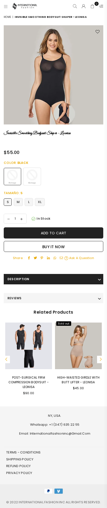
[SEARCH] (75, 6)
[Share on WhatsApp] (55, 258)
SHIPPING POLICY (19, 459)
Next (101, 359)
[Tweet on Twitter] (35, 258)
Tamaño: (13, 193)
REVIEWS (14, 298)
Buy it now (53, 246)
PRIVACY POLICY (19, 473)
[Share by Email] (61, 258)
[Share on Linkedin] (48, 258)
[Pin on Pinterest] (42, 258)
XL (40, 202)
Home (7, 17)
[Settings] (100, 6)
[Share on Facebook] (29, 258)
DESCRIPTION (18, 279)
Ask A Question (81, 258)
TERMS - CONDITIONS (23, 452)
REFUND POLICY (18, 466)
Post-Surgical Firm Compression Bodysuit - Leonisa (28, 382)
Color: (16, 162)
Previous (6, 359)
